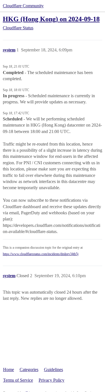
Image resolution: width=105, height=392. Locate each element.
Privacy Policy (51, 380)
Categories (29, 369)
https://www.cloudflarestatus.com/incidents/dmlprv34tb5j (40, 254)
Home (8, 369)
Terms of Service (18, 380)
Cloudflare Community (23, 5)
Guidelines (53, 369)
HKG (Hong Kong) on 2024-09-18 (51, 19)
